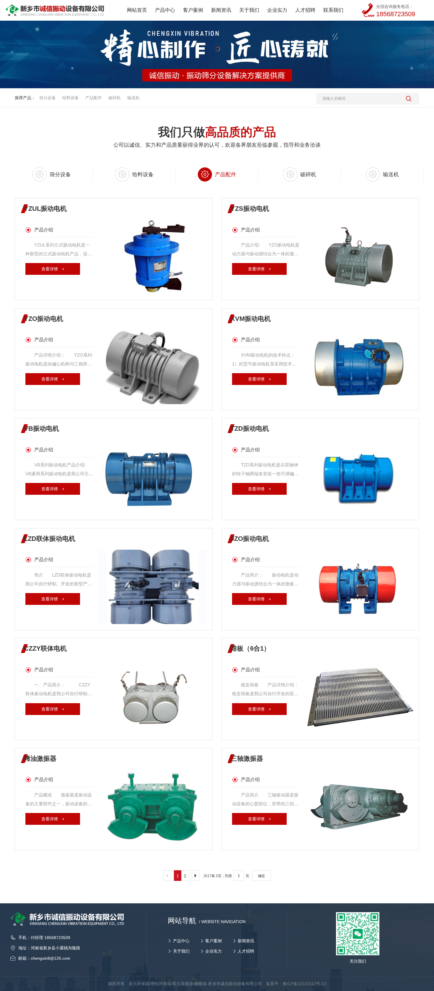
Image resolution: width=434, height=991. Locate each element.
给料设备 (70, 97)
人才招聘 (246, 951)
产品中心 (181, 940)
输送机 (133, 97)
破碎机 (114, 97)
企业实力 (213, 951)
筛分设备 (47, 97)
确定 (261, 876)
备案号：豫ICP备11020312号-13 (296, 983)
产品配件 (93, 97)
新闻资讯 (246, 940)
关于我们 (181, 951)
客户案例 (213, 940)
